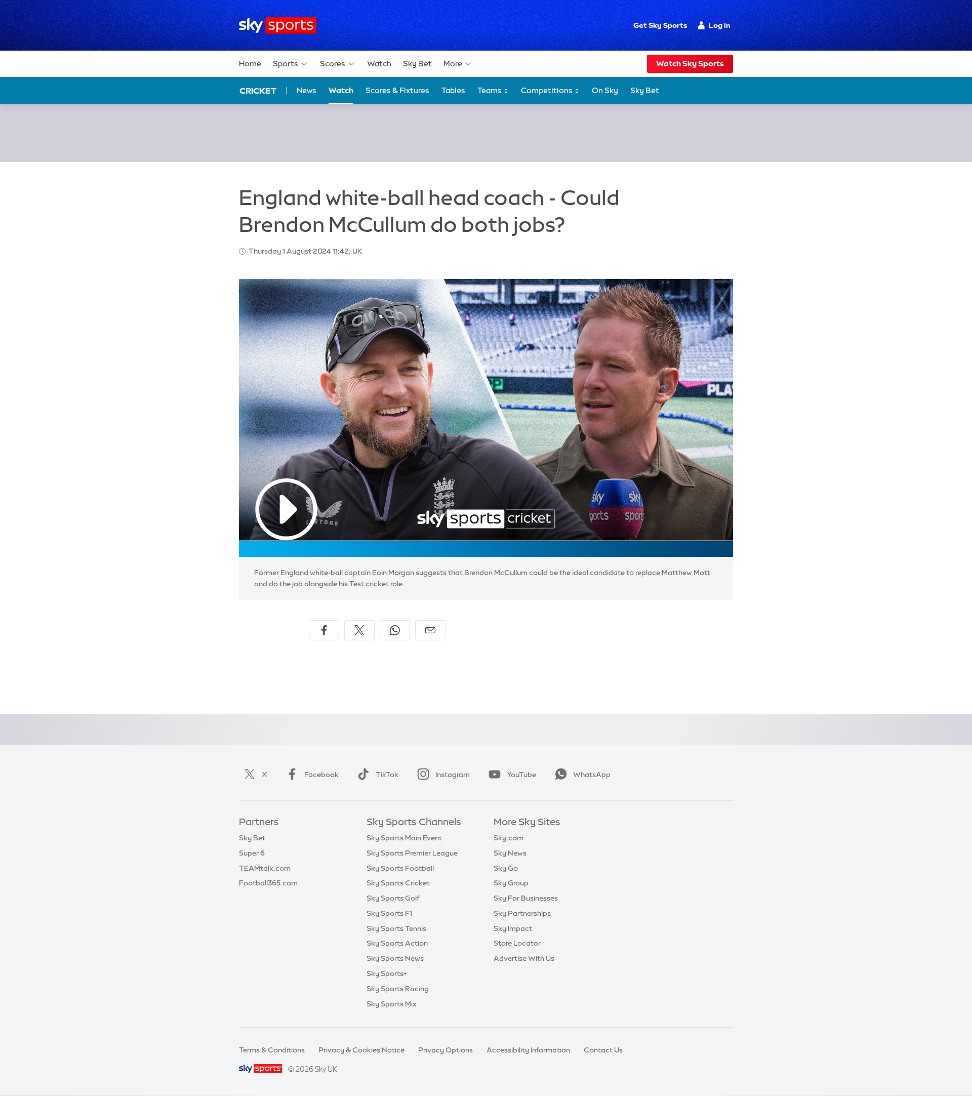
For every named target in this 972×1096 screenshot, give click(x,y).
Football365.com (268, 882)
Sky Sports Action (397, 943)
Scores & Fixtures (397, 90)
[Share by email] (430, 630)
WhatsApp (592, 774)
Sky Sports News (395, 958)
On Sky (605, 90)
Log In (720, 25)
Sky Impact (513, 928)
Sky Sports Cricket (398, 882)
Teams (490, 90)
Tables (453, 90)
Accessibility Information (528, 1049)
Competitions (547, 90)
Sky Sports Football (400, 868)
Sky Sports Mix (392, 1003)
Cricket (257, 91)
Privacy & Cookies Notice (361, 1049)
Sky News (510, 853)
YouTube (521, 774)
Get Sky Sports (660, 25)
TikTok (387, 774)
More (452, 63)
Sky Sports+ (387, 973)
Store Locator (517, 943)
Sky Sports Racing (398, 988)
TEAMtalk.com (265, 868)
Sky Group (511, 882)
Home (250, 63)
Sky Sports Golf (393, 898)
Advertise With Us (524, 958)
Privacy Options (445, 1049)
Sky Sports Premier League (412, 853)
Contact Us (603, 1049)
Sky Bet (417, 63)
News (306, 90)
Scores (332, 63)
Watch (379, 63)
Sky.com (508, 837)
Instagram (452, 774)
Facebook (321, 774)
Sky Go (506, 868)
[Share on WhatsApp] (395, 630)
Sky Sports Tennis (396, 928)
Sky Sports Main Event (404, 837)
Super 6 (252, 853)
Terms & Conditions (272, 1049)
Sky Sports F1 (389, 913)
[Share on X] (359, 630)
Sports (285, 63)
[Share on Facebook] (324, 630)
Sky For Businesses (526, 898)
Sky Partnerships (522, 913)
